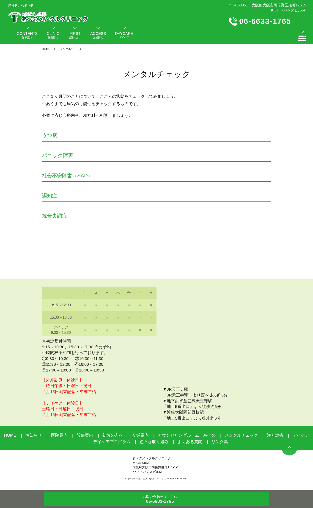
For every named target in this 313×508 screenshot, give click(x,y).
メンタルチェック (241, 435)
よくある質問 (190, 441)
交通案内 (140, 435)
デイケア (301, 435)
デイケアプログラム (111, 441)
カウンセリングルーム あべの (187, 435)
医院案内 (59, 435)
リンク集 (219, 441)
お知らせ (33, 435)
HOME (46, 49)
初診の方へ (112, 435)
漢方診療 (275, 435)
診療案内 (85, 435)
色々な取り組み (154, 441)
